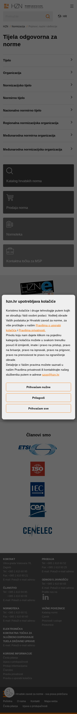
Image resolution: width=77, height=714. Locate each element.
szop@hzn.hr (50, 374)
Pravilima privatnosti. (32, 330)
